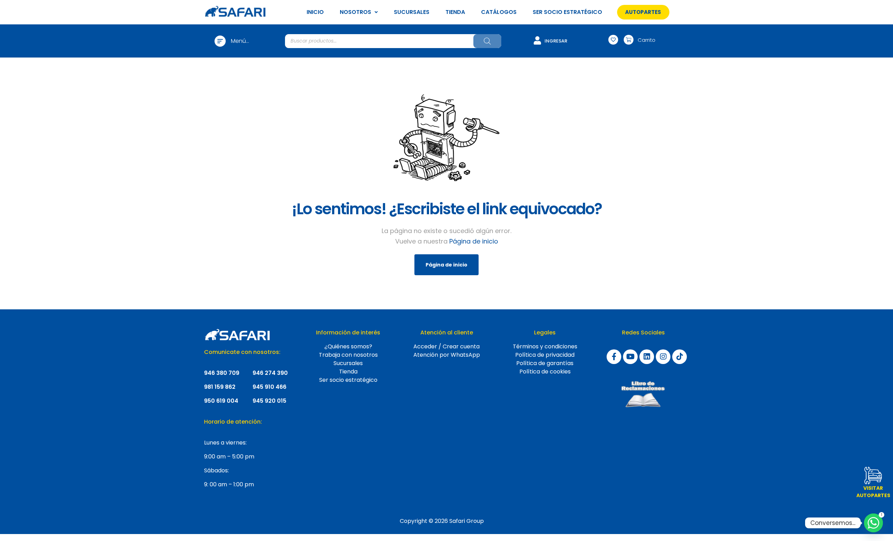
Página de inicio (473, 241)
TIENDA (455, 12)
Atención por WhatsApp (446, 355)
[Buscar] (487, 41)
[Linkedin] (646, 356)
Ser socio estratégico (348, 380)
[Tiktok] (679, 356)
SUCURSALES (411, 12)
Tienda (348, 372)
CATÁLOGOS (499, 12)
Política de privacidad (545, 355)
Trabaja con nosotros (348, 355)
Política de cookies (545, 372)
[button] (643, 12)
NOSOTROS (355, 12)
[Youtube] (630, 356)
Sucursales (348, 363)
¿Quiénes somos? (348, 346)
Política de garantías (544, 363)
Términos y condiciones (545, 346)
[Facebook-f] (614, 356)
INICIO (315, 12)
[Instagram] (663, 356)
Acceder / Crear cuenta (446, 346)
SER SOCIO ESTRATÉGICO (567, 12)
